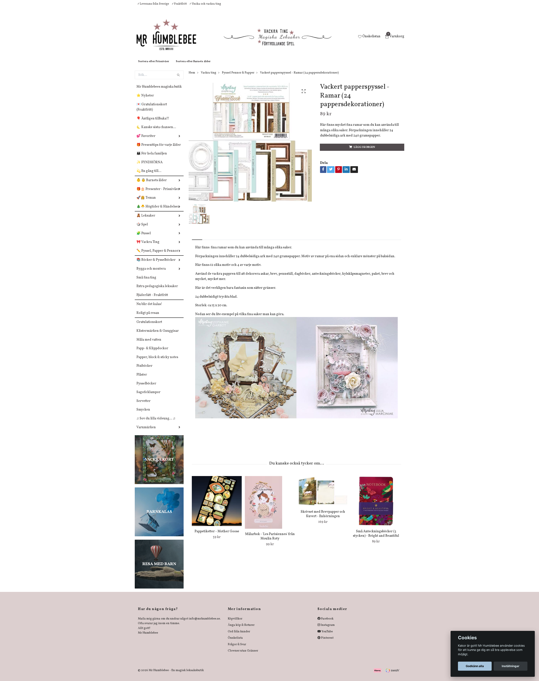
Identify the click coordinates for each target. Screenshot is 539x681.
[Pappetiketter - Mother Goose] (217, 505)
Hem (192, 77)
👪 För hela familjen (151, 157)
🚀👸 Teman (146, 202)
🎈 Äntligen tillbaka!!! (152, 122)
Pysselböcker (146, 387)
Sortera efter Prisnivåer (153, 66)
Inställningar (510, 666)
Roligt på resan (147, 317)
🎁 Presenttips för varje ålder (158, 149)
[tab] (197, 240)
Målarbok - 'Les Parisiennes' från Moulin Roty (270, 540)
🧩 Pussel (143, 237)
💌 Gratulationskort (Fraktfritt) (151, 111)
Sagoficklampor (148, 396)
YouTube (327, 636)
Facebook (327, 623)
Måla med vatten (148, 344)
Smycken (143, 414)
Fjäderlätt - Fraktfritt (152, 299)
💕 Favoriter (145, 140)
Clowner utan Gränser (243, 655)
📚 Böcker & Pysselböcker (156, 264)
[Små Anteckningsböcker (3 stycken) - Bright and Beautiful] (376, 505)
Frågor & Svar (237, 649)
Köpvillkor (235, 623)
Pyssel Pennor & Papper (238, 77)
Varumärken (146, 431)
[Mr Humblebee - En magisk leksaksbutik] (170, 39)
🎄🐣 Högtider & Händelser (157, 211)
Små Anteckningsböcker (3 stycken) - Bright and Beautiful (376, 537)
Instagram (327, 629)
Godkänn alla (475, 666)
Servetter (143, 405)
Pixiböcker (144, 370)
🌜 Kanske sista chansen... (156, 131)
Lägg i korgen (364, 151)
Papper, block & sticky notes (157, 361)
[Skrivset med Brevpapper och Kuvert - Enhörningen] (323, 495)
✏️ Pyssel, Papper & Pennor (157, 255)
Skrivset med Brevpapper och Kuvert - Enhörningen (323, 518)
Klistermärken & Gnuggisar (157, 335)
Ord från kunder (239, 636)
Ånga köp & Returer (241, 629)
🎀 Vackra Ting (147, 246)
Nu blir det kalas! (149, 308)
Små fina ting (146, 282)
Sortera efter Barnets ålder (193, 66)
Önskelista (235, 642)
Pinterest (327, 642)
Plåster (141, 379)
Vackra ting (208, 77)
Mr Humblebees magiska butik (159, 91)
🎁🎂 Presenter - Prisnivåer (157, 193)
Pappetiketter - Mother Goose (217, 535)
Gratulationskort (149, 326)
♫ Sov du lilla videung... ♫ (155, 422)
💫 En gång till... (148, 175)
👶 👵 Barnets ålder (151, 184)
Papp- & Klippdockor (152, 352)
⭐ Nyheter (145, 100)
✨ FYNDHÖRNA (149, 166)
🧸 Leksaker (145, 220)
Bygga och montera (151, 273)
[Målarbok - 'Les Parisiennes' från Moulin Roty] (270, 506)
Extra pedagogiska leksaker (157, 290)
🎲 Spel (142, 228)
